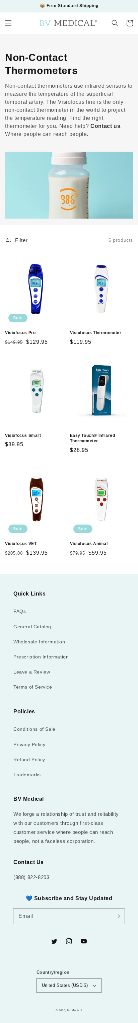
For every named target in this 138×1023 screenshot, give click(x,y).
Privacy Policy (29, 744)
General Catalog (32, 626)
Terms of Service (32, 687)
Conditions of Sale (34, 729)
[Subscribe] (117, 916)
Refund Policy (29, 759)
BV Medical (74, 1010)
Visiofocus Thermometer (96, 332)
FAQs (19, 611)
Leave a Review (31, 672)
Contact (101, 126)
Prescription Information (41, 656)
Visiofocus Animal (89, 543)
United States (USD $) (65, 985)
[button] (8, 23)
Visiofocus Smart (23, 435)
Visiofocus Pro (20, 332)
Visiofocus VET (21, 543)
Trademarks (27, 774)
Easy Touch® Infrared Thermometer (92, 438)
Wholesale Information (39, 641)
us (117, 126)
